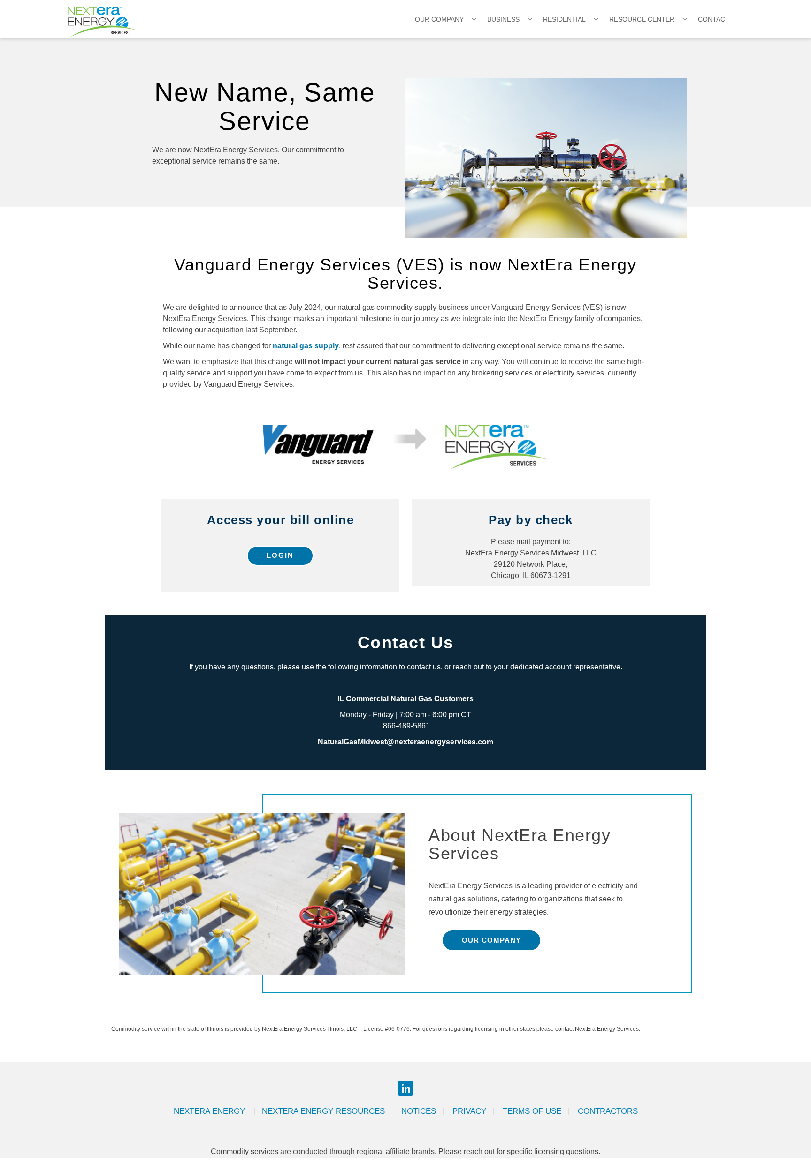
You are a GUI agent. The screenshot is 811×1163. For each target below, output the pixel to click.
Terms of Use (532, 1111)
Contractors (608, 1111)
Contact (713, 19)
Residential (564, 19)
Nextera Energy (210, 1111)
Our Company (439, 19)
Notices (418, 1111)
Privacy (469, 1111)
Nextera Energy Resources (323, 1111)
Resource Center (641, 19)
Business (503, 19)
